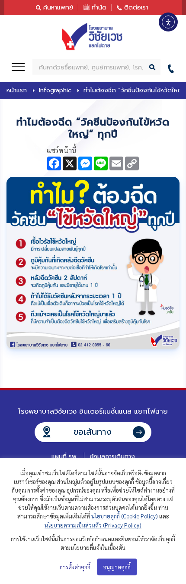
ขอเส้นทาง (93, 431)
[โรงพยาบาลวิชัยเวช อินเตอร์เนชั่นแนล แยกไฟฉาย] (93, 37)
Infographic (55, 90)
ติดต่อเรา (136, 7)
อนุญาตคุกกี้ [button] (117, 567)
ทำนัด (99, 7)
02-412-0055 (173, 67)
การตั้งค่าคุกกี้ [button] (75, 567)
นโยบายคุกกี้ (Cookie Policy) (124, 516)
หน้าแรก (16, 90)
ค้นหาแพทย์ (58, 7)
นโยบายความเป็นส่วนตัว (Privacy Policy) (93, 525)
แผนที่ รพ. (64, 456)
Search (152, 67)
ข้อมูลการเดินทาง (112, 456)
